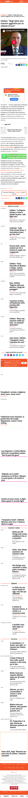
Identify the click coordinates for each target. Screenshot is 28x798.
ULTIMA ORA (4, 764)
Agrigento (18, 764)
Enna (5, 767)
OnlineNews (5, 396)
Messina (9, 767)
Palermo (9, 764)
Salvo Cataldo (14, 236)
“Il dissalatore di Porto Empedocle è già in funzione (12, 170)
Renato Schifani (9, 188)
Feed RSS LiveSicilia (21, 791)
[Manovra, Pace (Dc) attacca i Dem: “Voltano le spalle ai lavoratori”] (12, 130)
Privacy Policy (5, 791)
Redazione (11, 64)
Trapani (22, 767)
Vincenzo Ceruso (17, 615)
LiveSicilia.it (4, 15)
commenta (18, 192)
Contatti (10, 791)
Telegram (3, 796)
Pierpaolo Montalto (18, 595)
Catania (13, 764)
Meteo (19, 796)
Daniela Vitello (17, 573)
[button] (2, 758)
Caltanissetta (23, 764)
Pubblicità (15, 791)
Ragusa (13, 767)
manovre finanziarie (7, 147)
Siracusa (17, 767)
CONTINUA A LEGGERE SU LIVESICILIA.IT (14, 203)
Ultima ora (12, 796)
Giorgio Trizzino (17, 630)
